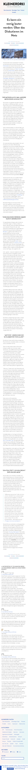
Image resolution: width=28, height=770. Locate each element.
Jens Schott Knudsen (20, 59)
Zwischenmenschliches (14, 45)
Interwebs (13, 43)
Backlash (5, 231)
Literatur (19, 739)
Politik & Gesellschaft (20, 43)
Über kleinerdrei (7, 10)
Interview (15, 732)
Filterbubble (6, 66)
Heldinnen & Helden (7, 732)
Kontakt (14, 12)
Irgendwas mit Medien (7, 734)
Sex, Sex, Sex (5, 743)
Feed (20, 752)
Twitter (13, 752)
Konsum (20, 736)
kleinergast (16, 734)
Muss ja (4, 741)
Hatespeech (11, 78)
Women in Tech (18, 242)
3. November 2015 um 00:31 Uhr (8, 657)
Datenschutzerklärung (20, 768)
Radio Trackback (19, 69)
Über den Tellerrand (6, 746)
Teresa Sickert (11, 70)
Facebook (6, 752)
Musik (23, 739)
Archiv (9, 723)
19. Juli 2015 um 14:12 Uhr (7, 612)
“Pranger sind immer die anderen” (12, 521)
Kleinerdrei (14, 4)
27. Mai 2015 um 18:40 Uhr (7, 574)
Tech (16, 743)
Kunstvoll (13, 739)
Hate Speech (16, 532)
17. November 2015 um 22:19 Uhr (8, 632)
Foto (4, 59)
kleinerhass (4, 736)
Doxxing (11, 532)
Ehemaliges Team (16, 10)
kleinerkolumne (12, 736)
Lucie (11, 41)
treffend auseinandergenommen (10, 199)
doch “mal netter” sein (8, 440)
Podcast (22, 10)
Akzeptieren (10, 768)
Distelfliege (19, 195)
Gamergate (5, 78)
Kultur (17, 241)
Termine (21, 743)
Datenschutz (22, 723)
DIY (3, 729)
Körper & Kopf (5, 739)
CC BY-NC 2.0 (9, 59)
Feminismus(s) (7, 43)
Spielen (12, 743)
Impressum (14, 723)
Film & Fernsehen (18, 729)
